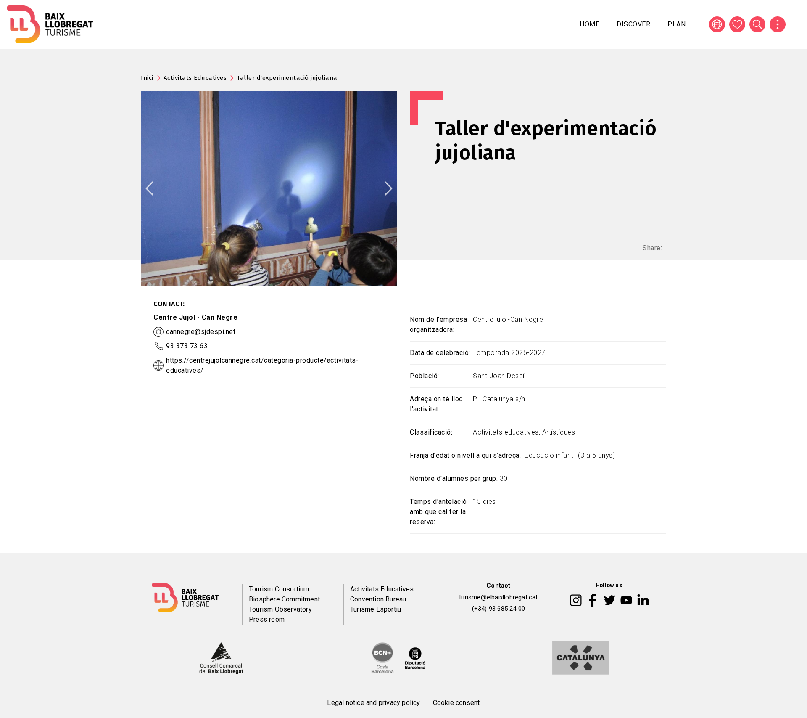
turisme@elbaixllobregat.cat (498, 597)
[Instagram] (576, 599)
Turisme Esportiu (375, 609)
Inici (147, 78)
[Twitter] (609, 599)
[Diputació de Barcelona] (398, 657)
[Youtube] (626, 599)
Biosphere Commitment (284, 599)
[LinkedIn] (643, 599)
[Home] (50, 24)
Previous (149, 188)
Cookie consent (456, 703)
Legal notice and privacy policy (373, 703)
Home (589, 24)
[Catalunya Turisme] (580, 657)
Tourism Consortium (279, 589)
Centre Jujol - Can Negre (195, 317)
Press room (267, 619)
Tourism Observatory (280, 609)
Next (388, 188)
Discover (633, 24)
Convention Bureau (378, 599)
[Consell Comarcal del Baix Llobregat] (221, 657)
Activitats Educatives (195, 78)
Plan (676, 24)
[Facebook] (592, 599)
